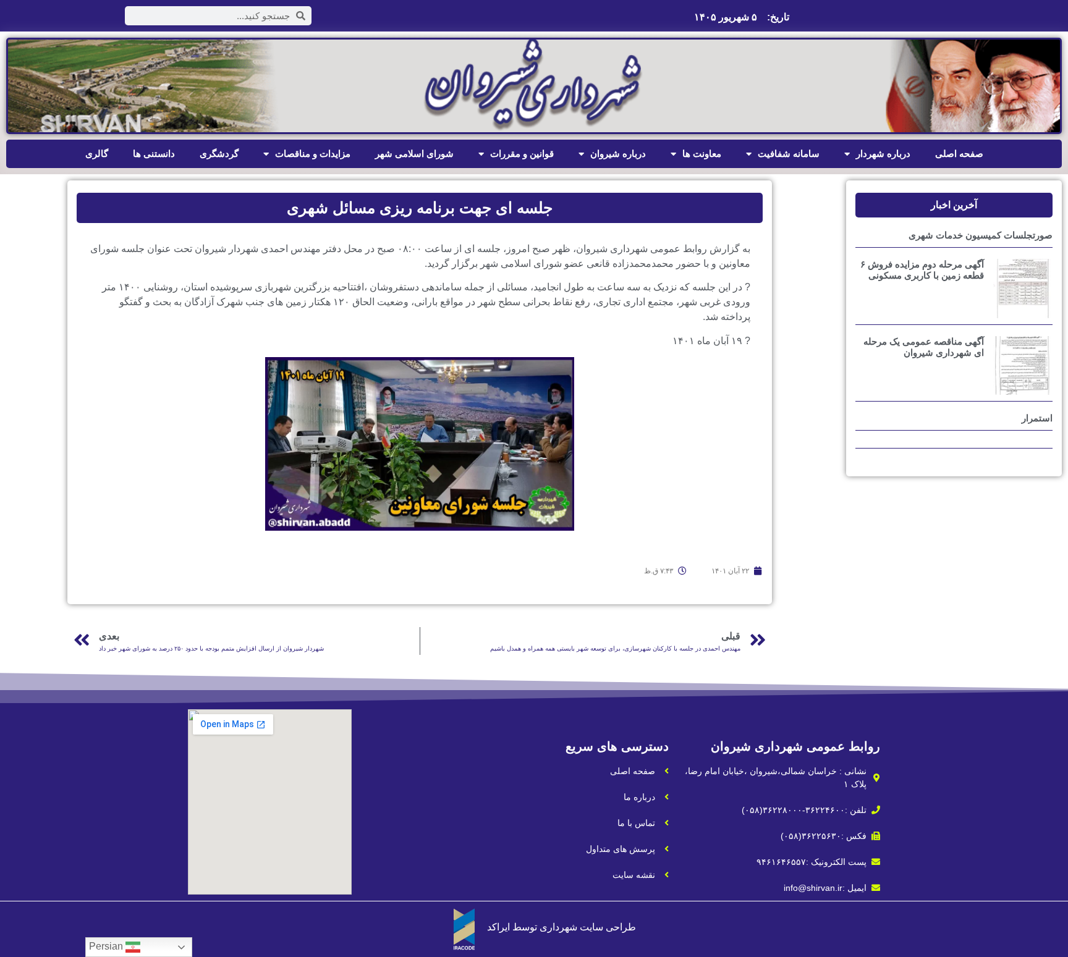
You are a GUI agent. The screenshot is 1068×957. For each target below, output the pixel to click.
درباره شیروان (618, 153)
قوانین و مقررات (522, 153)
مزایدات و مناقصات (312, 153)
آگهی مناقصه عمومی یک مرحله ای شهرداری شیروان (923, 347)
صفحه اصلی (959, 153)
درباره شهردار (883, 153)
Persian (107, 946)
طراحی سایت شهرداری (588, 927)
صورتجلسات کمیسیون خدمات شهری (981, 235)
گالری (96, 153)
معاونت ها (701, 153)
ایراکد (498, 927)
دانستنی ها (154, 153)
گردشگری (219, 153)
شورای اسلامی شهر (414, 153)
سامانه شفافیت (789, 153)
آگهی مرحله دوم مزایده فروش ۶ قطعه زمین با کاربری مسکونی (922, 269)
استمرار (1037, 418)
